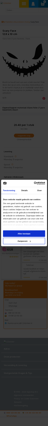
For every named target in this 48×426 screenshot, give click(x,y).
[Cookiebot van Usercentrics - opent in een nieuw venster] (34, 183)
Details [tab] (24, 190)
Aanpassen (23, 241)
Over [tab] (39, 190)
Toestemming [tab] (9, 190)
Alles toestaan (24, 233)
